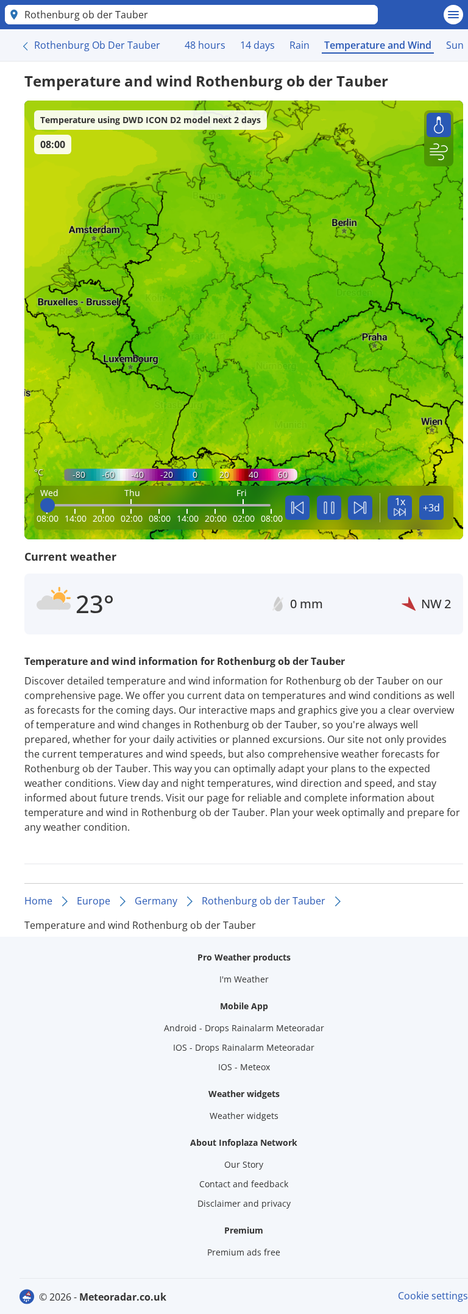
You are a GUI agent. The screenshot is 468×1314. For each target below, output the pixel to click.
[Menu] (453, 14)
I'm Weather (244, 979)
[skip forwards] (360, 507)
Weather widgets (244, 1115)
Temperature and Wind (377, 45)
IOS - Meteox (244, 1067)
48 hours (205, 45)
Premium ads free (243, 1252)
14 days (257, 45)
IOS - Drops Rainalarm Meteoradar (243, 1047)
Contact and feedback (243, 1184)
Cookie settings (433, 1295)
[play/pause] (329, 507)
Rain (299, 45)
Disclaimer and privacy (244, 1203)
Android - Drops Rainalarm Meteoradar (244, 1028)
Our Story (243, 1164)
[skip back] (297, 507)
